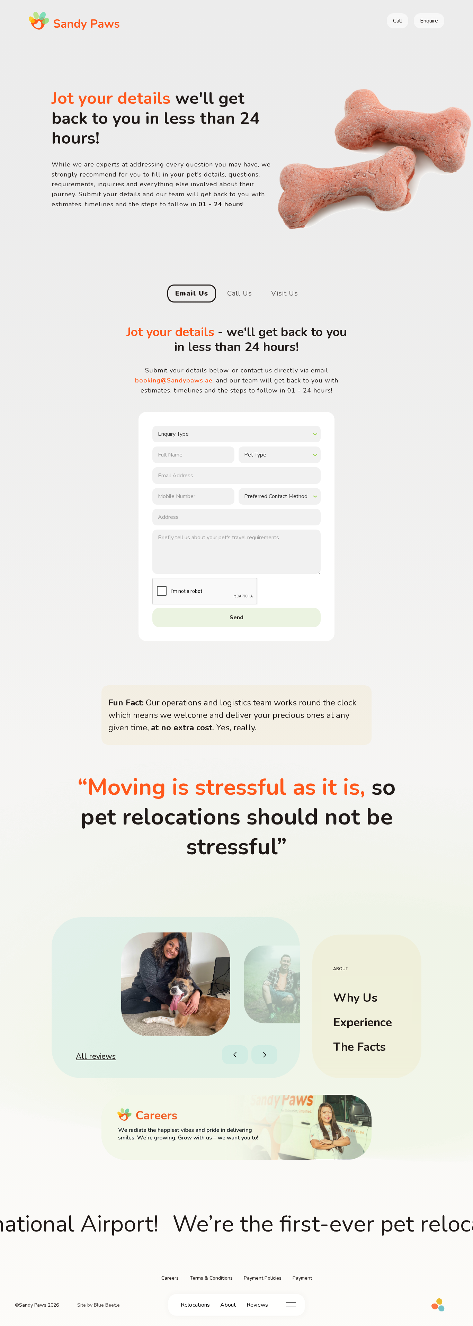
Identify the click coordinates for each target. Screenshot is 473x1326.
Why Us (355, 998)
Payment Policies (263, 1278)
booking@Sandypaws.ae (174, 380)
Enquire (429, 21)
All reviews (96, 1056)
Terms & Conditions (211, 1278)
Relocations (195, 1305)
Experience (362, 1022)
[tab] (191, 294)
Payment (302, 1278)
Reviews (257, 1305)
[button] (236, 1054)
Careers (170, 1278)
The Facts (359, 1047)
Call (397, 21)
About (228, 1305)
